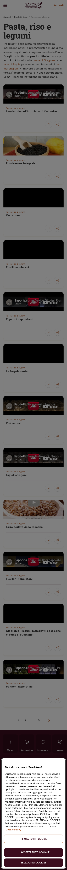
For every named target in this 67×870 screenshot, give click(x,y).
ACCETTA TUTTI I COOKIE (34, 852)
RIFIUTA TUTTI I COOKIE (33, 838)
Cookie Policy (13, 829)
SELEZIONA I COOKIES (33, 862)
